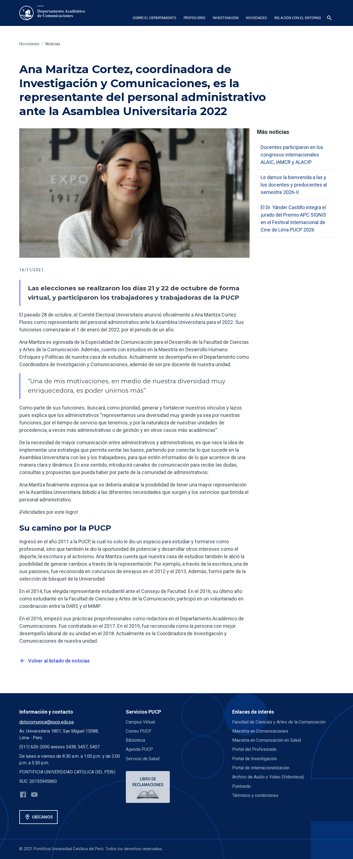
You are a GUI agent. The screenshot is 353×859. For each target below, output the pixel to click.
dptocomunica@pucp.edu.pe (46, 722)
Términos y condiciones (255, 795)
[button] (154, 18)
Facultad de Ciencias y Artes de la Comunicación (279, 722)
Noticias (53, 44)
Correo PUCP (138, 731)
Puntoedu (241, 786)
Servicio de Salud (142, 758)
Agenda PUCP (139, 749)
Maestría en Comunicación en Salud (266, 740)
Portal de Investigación (254, 758)
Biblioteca (135, 740)
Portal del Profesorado (254, 749)
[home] (52, 13)
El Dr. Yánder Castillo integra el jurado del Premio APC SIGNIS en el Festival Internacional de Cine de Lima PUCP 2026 (293, 218)
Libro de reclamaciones (148, 782)
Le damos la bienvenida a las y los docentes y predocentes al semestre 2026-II (294, 184)
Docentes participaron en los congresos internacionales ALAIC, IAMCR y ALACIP (292, 154)
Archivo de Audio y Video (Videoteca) (268, 777)
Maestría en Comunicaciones (260, 731)
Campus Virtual (140, 722)
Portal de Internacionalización (260, 767)
